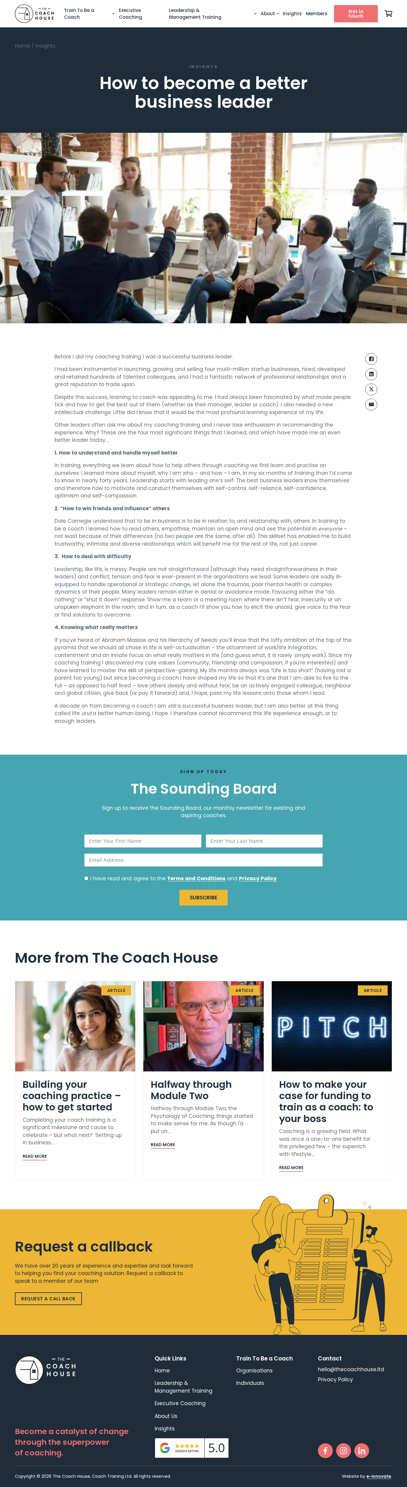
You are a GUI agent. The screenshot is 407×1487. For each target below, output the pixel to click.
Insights (292, 13)
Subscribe (203, 897)
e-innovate (378, 1476)
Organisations (254, 1370)
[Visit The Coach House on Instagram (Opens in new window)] (343, 1450)
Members (316, 13)
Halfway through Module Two (191, 1090)
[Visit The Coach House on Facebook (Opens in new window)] (325, 1450)
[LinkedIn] (371, 374)
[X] (371, 389)
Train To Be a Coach (79, 13)
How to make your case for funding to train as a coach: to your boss (326, 1101)
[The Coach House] (34, 13)
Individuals (250, 1383)
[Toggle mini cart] (388, 14)
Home (22, 45)
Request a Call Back (48, 1299)
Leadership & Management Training (195, 13)
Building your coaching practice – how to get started (72, 1096)
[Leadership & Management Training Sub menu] (255, 14)
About (268, 13)
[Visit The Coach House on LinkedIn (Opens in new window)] (361, 1450)
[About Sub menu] (277, 14)
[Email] (371, 405)
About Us (166, 1416)
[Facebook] (371, 359)
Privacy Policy (258, 878)
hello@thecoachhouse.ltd (351, 1369)
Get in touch (355, 13)
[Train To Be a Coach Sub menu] (113, 14)
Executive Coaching (130, 13)
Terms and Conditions (196, 878)
